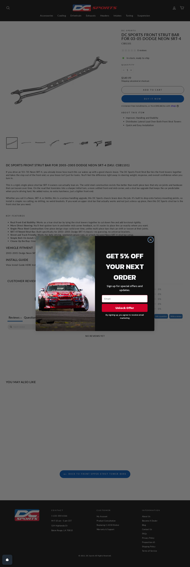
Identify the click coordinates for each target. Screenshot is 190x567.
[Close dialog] (150, 239)
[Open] (7, 560)
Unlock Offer (124, 308)
